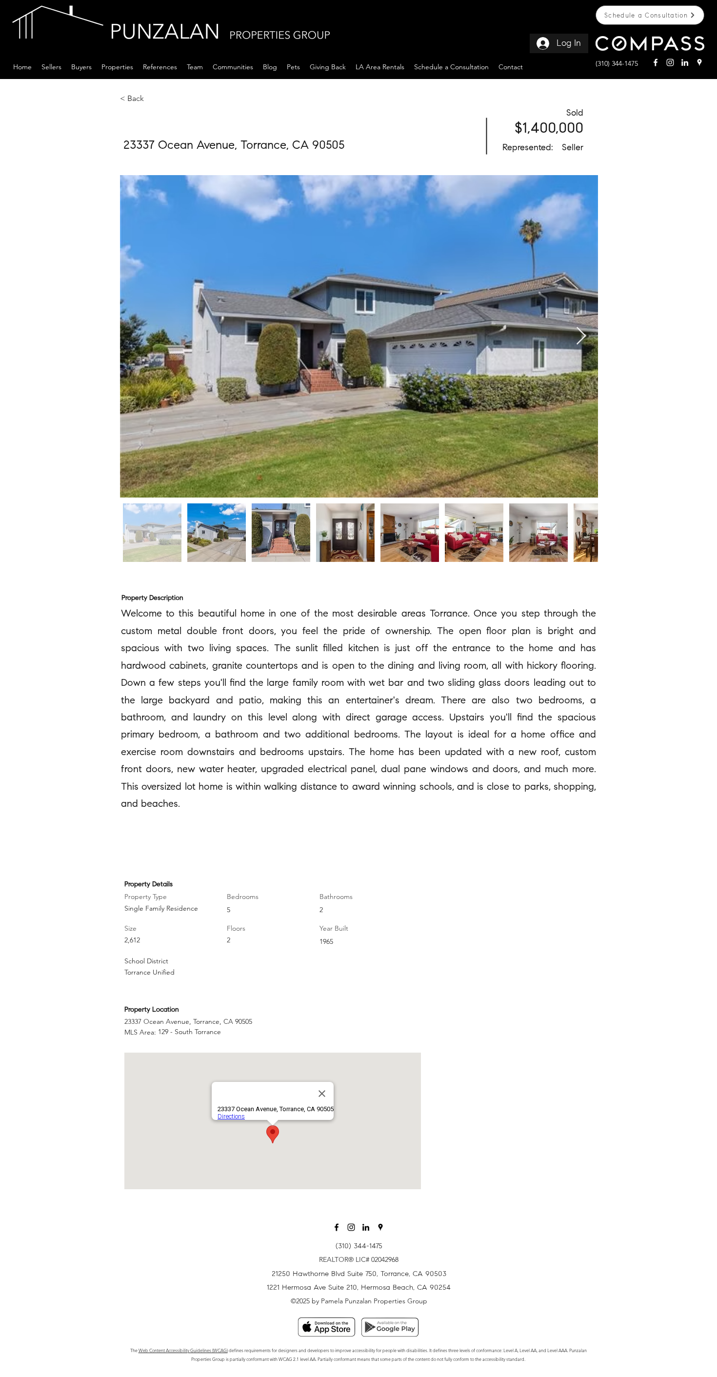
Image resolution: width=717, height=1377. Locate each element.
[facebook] (655, 62)
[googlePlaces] (699, 62)
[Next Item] (581, 336)
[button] (51, 66)
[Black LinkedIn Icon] (366, 1227)
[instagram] (670, 62)
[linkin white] (685, 62)
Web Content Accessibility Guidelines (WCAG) (183, 1350)
